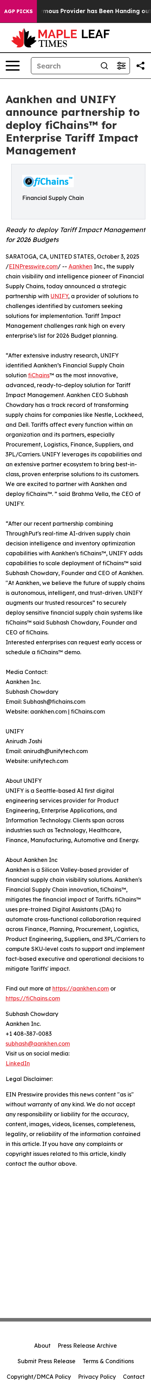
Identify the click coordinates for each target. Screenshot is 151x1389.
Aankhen (80, 266)
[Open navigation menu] (13, 66)
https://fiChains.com (33, 998)
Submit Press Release (47, 1361)
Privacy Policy (97, 1376)
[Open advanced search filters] (121, 66)
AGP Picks (18, 11)
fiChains (39, 375)
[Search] (104, 66)
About (42, 1345)
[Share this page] (140, 66)
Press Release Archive (87, 1345)
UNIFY (59, 296)
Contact (134, 1376)
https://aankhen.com (80, 988)
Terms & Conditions (108, 1361)
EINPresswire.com (33, 266)
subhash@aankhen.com (38, 1043)
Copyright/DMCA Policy (39, 1376)
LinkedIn (18, 1063)
